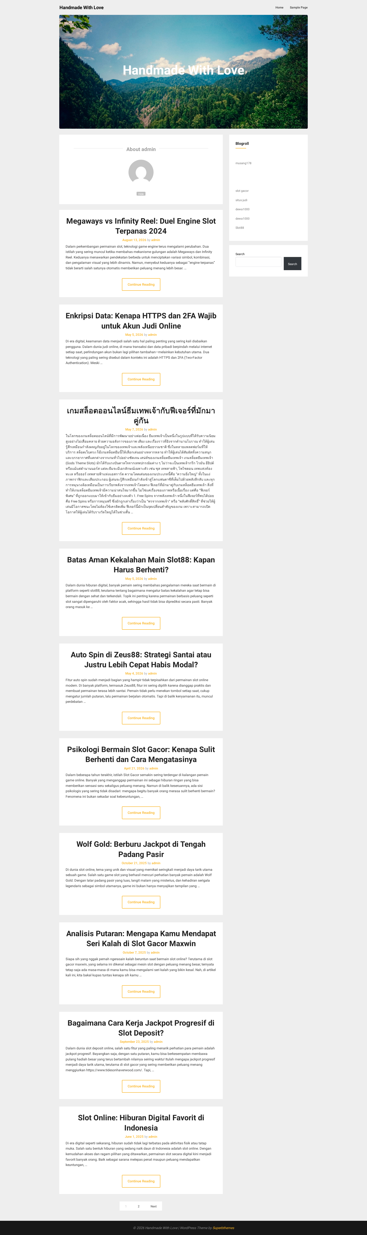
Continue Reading (141, 284)
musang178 (243, 163)
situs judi (241, 200)
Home (279, 7)
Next (154, 1206)
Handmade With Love (81, 7)
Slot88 (240, 227)
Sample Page (299, 7)
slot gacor (242, 190)
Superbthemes (223, 1228)
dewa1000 (243, 209)
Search (240, 254)
